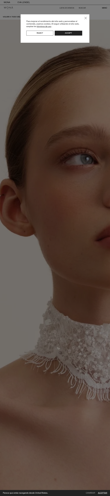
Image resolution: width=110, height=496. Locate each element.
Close (85, 18)
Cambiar (90, 493)
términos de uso (44, 26)
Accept (68, 33)
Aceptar (102, 493)
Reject (40, 33)
